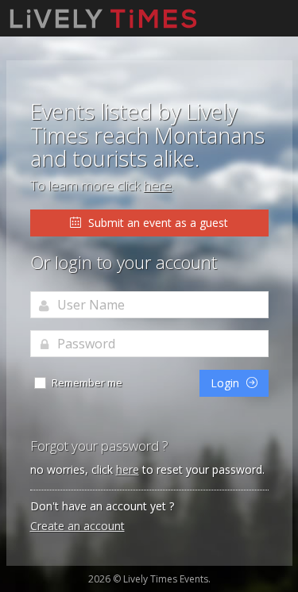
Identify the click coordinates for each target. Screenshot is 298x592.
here (158, 185)
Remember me (85, 382)
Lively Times (103, 18)
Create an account (77, 525)
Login (226, 382)
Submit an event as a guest (156, 222)
